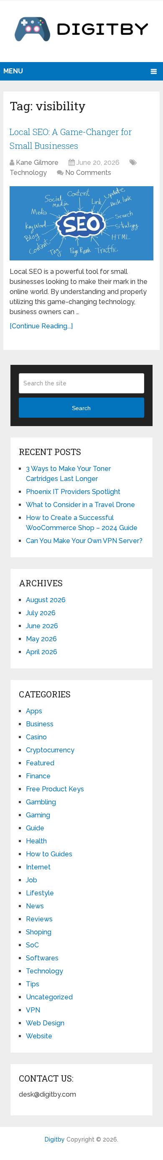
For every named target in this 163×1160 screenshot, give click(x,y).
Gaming (38, 815)
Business (39, 724)
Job (31, 880)
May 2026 (41, 639)
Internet (38, 867)
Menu (13, 71)
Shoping (38, 932)
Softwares (42, 958)
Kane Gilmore (37, 162)
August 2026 (46, 600)
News (35, 906)
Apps (34, 711)
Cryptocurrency (50, 750)
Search (81, 408)
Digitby (55, 1139)
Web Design (45, 1023)
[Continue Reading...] (41, 326)
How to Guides (49, 854)
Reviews (39, 919)
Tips (32, 984)
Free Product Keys (55, 789)
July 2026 (41, 613)
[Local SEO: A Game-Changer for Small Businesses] (81, 223)
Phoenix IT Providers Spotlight (73, 492)
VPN (33, 1010)
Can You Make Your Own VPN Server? (85, 541)
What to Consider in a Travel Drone (80, 505)
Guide (35, 828)
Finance (38, 776)
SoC (32, 945)
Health (36, 841)
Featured (40, 763)
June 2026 (42, 626)
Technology (28, 173)
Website (39, 1036)
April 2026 (41, 652)
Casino (36, 737)
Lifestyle (40, 893)
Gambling (41, 802)
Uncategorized (49, 997)
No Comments (88, 173)
